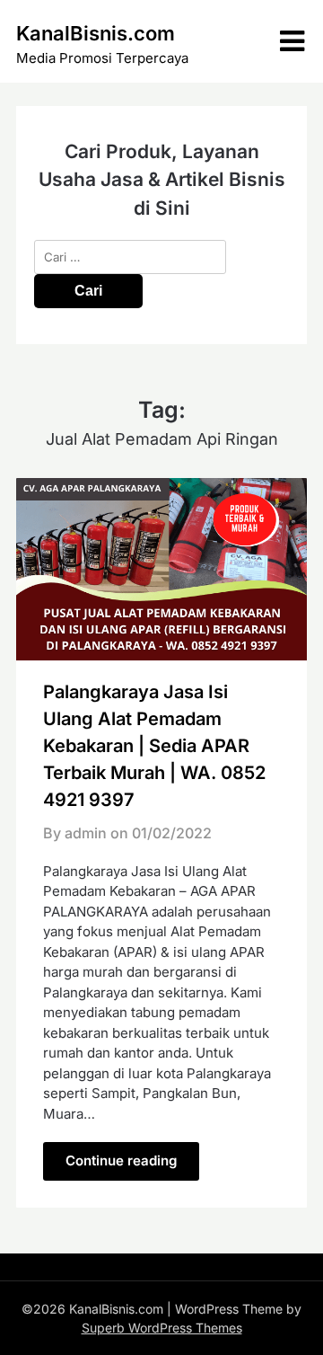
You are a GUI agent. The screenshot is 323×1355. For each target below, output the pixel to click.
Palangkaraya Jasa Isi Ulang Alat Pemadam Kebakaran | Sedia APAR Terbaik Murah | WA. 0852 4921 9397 (154, 745)
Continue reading (121, 1160)
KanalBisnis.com (95, 33)
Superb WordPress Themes (162, 1327)
